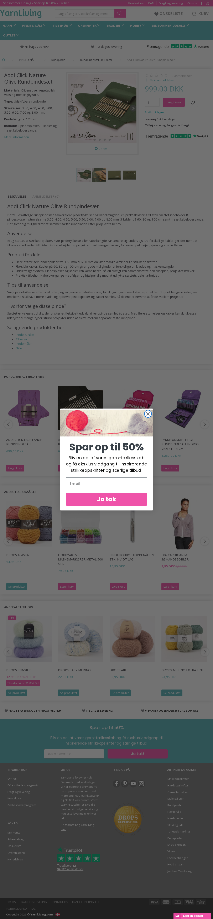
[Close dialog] (148, 413)
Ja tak (106, 499)
